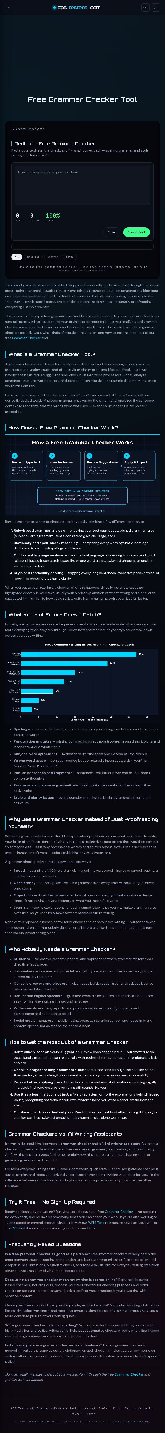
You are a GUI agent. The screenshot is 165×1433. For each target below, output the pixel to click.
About (129, 1408)
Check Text (136, 232)
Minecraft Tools (94, 1408)
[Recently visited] (156, 7)
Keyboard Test (65, 1408)
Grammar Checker (26, 338)
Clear (112, 232)
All (17, 257)
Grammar (52, 257)
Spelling (33, 257)
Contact (144, 1408)
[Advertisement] (82, 49)
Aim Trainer (39, 1408)
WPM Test (96, 1222)
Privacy (76, 1414)
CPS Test (18, 1228)
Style (70, 257)
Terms (91, 1414)
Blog (116, 1408)
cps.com (79, 7)
